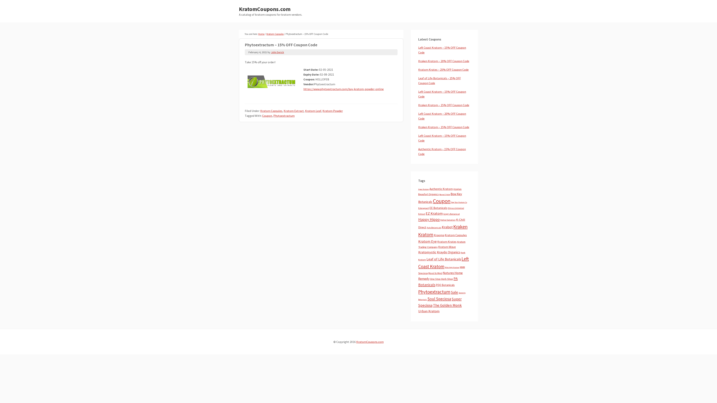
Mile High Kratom (452, 267)
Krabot (447, 227)
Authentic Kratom (441, 189)
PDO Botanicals (445, 285)
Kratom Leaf (313, 111)
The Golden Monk (447, 305)
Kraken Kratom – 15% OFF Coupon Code (443, 105)
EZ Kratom (434, 213)
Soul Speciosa (439, 298)
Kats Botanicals (434, 227)
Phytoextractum (284, 116)
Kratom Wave (447, 247)
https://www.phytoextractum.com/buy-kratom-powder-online (343, 89)
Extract (421, 214)
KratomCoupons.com (265, 9)
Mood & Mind (435, 273)
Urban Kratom (429, 311)
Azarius (457, 189)
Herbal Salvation (448, 220)
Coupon (267, 116)
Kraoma (439, 235)
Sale (454, 292)
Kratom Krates (447, 241)
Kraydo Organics (448, 252)
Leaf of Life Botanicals (443, 259)
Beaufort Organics (428, 194)
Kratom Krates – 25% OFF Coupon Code (443, 69)
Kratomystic (427, 252)
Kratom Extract (294, 111)
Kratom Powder (332, 111)
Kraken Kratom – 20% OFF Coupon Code (443, 61)
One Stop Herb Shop (441, 279)
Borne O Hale (444, 194)
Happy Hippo (429, 219)
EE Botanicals (438, 208)
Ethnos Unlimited (456, 208)
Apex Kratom (423, 189)
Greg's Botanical (451, 214)
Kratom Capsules (271, 111)
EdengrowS (423, 208)
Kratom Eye (427, 241)
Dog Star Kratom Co (459, 202)
